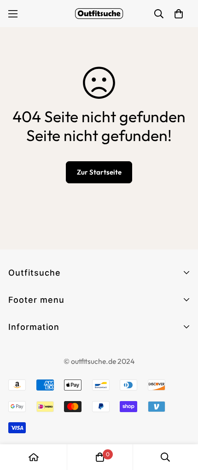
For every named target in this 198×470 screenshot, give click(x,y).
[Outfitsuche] (99, 13)
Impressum (28, 369)
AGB (16, 352)
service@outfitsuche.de (50, 441)
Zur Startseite (99, 172)
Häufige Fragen (36, 342)
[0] (100, 457)
